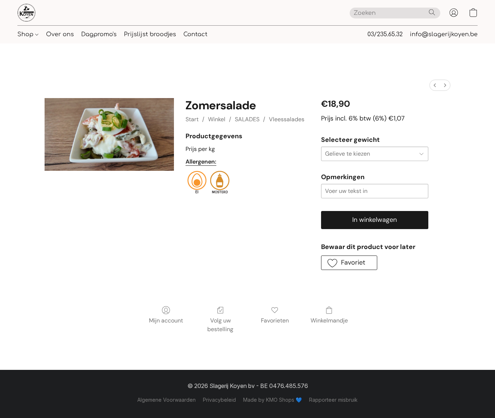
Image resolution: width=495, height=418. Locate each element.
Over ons (60, 34)
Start (192, 119)
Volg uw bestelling (220, 325)
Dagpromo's (99, 34)
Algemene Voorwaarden (166, 400)
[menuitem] (435, 85)
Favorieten (275, 320)
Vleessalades (286, 119)
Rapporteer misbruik (333, 400)
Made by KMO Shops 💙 (272, 400)
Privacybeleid (219, 400)
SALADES (247, 119)
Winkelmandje (329, 320)
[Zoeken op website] (432, 12)
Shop (26, 34)
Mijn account (166, 320)
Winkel (216, 119)
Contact (195, 34)
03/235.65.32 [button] (385, 34)
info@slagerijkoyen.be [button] (444, 34)
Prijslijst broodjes (150, 34)
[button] (26, 13)
